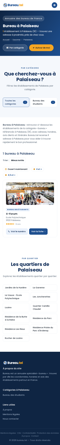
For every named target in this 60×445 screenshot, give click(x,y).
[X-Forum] (30, 193)
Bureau (15, 5)
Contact (35, 436)
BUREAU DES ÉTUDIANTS (17, 209)
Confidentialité (29, 433)
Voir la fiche (37, 231)
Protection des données (48, 433)
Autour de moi (42, 47)
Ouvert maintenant (17, 169)
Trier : (6, 160)
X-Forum (11, 213)
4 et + (39, 169)
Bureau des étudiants (14, 395)
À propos (7, 409)
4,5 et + (11, 175)
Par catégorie (16, 47)
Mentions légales (11, 414)
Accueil (6, 39)
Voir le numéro (18, 231)
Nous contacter (11, 418)
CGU (19, 433)
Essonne (16, 39)
